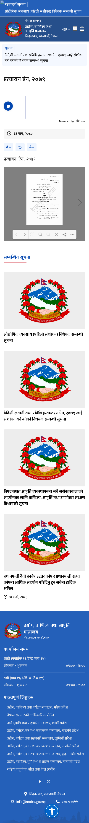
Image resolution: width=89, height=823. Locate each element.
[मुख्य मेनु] (82, 34)
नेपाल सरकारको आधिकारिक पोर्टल (30, 725)
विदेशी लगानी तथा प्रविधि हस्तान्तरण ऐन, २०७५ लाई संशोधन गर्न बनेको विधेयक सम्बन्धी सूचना (44, 14)
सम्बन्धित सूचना (17, 266)
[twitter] (48, 791)
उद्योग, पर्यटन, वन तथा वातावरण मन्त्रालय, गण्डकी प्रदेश (43, 740)
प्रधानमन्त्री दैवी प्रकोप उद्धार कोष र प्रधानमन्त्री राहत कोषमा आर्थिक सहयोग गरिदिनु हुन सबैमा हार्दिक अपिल (42, 591)
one (80, 130)
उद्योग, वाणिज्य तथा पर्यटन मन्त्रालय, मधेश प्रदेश (37, 717)
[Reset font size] (20, 157)
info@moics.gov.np (31, 811)
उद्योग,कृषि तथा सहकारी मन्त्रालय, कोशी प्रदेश (37, 732)
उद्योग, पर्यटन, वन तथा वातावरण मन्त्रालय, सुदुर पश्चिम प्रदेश (45, 763)
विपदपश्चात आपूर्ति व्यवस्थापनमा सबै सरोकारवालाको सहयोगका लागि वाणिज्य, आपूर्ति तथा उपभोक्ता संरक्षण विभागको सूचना (39, 65)
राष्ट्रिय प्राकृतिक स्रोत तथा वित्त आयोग (31, 779)
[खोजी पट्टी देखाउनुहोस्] (75, 33)
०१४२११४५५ (69, 811)
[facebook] (40, 791)
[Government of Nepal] (14, 34)
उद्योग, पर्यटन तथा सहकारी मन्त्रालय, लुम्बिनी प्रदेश (39, 748)
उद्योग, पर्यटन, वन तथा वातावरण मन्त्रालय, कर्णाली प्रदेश (43, 756)
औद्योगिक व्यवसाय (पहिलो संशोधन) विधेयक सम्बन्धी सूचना (43, 346)
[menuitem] (44, 675)
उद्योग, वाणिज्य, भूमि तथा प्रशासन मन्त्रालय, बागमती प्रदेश (43, 771)
